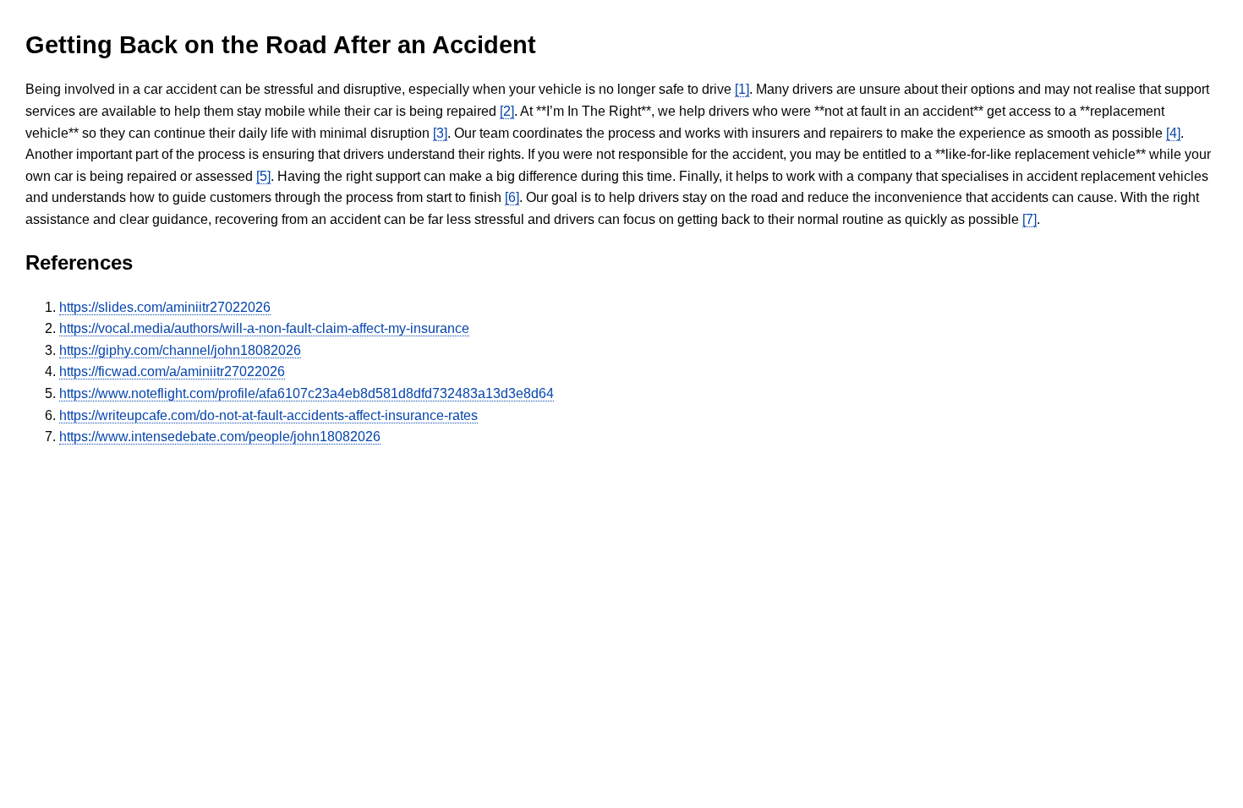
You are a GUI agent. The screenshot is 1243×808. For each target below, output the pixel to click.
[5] (263, 176)
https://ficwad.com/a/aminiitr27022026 (172, 371)
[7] (1029, 219)
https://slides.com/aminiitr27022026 (165, 307)
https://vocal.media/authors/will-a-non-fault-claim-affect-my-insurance (264, 328)
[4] (1173, 133)
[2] (507, 111)
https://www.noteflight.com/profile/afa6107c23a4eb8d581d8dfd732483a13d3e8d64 (306, 393)
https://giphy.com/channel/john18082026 (180, 350)
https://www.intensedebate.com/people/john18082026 (220, 436)
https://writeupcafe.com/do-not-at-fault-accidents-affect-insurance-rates (268, 415)
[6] (512, 197)
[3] (440, 133)
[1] (742, 89)
